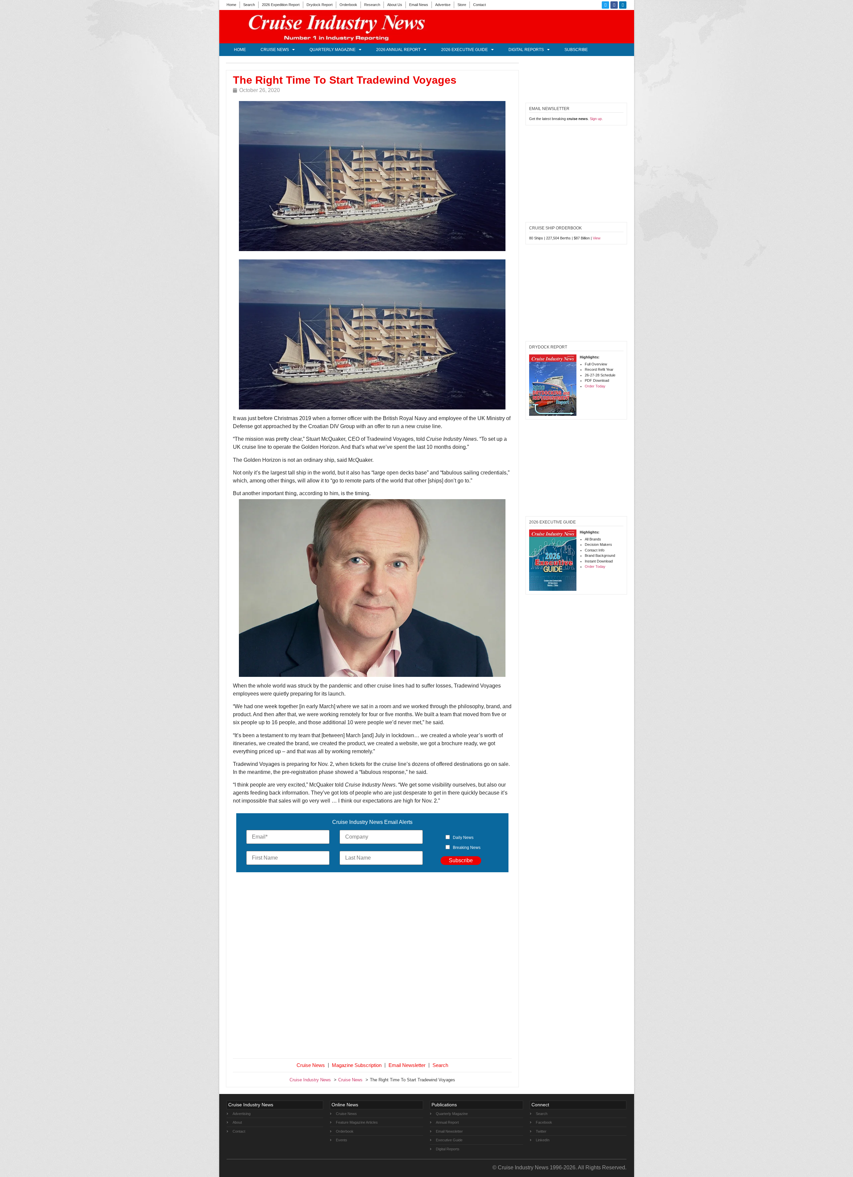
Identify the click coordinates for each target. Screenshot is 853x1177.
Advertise (442, 5)
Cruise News (275, 49)
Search (249, 5)
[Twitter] (605, 5)
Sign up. (596, 119)
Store (461, 5)
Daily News (463, 837)
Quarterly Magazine (333, 49)
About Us (394, 5)
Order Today (595, 386)
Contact (479, 5)
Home (231, 5)
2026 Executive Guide (464, 49)
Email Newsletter (407, 1065)
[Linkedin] (622, 5)
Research (372, 5)
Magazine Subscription (357, 1065)
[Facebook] (614, 5)
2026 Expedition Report (281, 5)
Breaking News (466, 847)
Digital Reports (526, 49)
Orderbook (348, 5)
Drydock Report (320, 5)
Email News (418, 5)
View (596, 238)
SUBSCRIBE (576, 49)
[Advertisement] (372, 966)
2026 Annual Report (398, 49)
